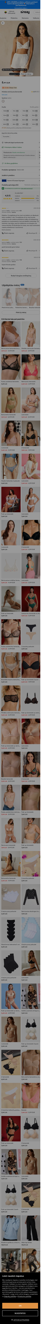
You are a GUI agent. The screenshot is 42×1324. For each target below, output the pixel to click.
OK (20, 1305)
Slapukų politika (10, 1296)
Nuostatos (20, 1313)
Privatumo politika (24, 1296)
